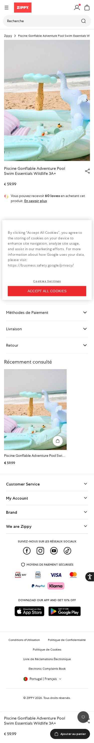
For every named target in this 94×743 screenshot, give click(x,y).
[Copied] (87, 171)
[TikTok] (67, 551)
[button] (87, 8)
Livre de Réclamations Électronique (47, 659)
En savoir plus (35, 201)
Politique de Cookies (47, 650)
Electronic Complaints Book (47, 669)
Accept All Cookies (47, 291)
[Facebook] (27, 551)
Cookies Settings (47, 281)
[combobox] (47, 21)
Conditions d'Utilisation (24, 640)
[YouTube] (54, 551)
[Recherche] (84, 21)
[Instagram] (40, 551)
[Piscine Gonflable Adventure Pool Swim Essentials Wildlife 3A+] (35, 409)
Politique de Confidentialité (67, 640)
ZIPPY (30, 698)
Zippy (8, 36)
